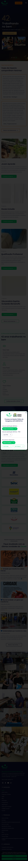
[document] (14, 430)
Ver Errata (5, 446)
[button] (26, 412)
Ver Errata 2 (18, 446)
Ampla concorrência (8, 429)
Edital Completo (7, 442)
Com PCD (5, 434)
